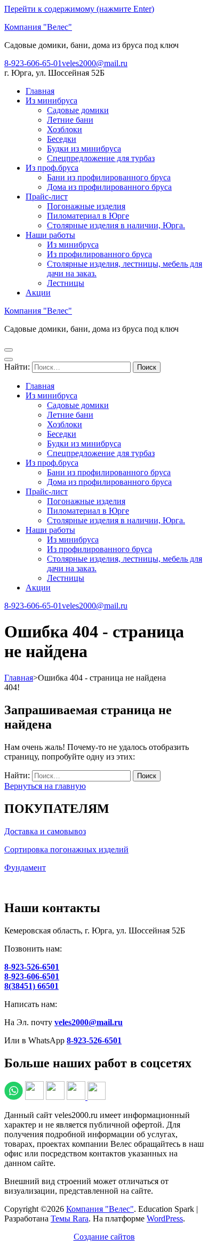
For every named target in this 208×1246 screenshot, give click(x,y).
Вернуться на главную (45, 785)
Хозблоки (64, 129)
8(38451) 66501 (31, 986)
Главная (40, 90)
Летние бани (70, 119)
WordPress (165, 1218)
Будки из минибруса (84, 148)
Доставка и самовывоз (45, 831)
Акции (38, 292)
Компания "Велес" (38, 26)
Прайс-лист (47, 196)
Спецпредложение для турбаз (101, 158)
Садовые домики (78, 110)
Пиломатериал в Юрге (88, 215)
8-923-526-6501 (31, 966)
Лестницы (65, 282)
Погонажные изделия (86, 206)
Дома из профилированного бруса (109, 186)
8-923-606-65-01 (33, 63)
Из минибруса (51, 100)
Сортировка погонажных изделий (66, 849)
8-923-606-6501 (31, 976)
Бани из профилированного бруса (109, 177)
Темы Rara (70, 1218)
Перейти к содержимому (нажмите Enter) (79, 8)
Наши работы (50, 234)
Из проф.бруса (52, 167)
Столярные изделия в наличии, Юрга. (116, 225)
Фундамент (25, 867)
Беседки (61, 138)
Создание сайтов (104, 1236)
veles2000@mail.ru (94, 63)
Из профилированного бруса (99, 254)
